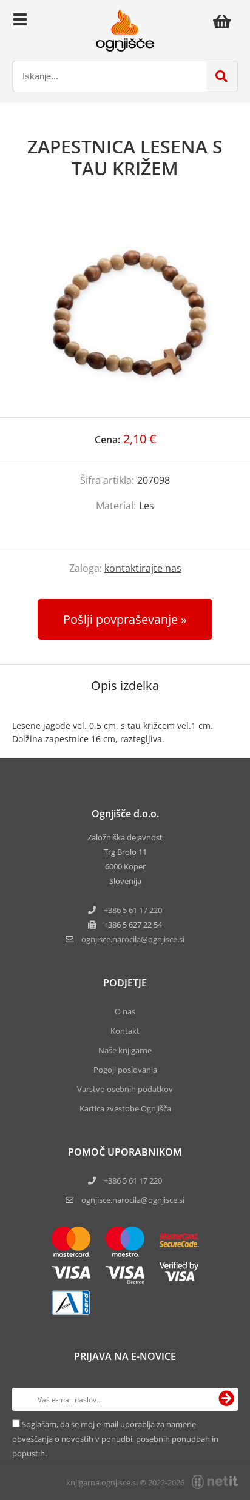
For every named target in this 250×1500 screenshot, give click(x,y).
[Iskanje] (221, 76)
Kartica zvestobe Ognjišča (125, 1108)
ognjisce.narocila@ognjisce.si (132, 1199)
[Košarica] (225, 21)
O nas (125, 1011)
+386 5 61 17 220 (133, 910)
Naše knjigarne (125, 1050)
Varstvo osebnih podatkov (125, 1088)
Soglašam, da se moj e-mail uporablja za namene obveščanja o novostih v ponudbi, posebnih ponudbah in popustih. (115, 1439)
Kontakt (125, 1030)
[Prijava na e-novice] (226, 1399)
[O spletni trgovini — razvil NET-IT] (215, 1482)
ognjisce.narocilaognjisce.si (132, 939)
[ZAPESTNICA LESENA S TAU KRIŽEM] (125, 310)
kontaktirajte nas (142, 568)
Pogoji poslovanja (125, 1069)
